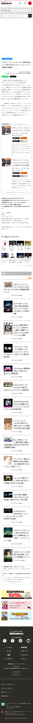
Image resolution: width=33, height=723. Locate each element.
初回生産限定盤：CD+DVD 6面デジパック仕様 (15, 218)
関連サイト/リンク (22, 124)
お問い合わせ (5, 696)
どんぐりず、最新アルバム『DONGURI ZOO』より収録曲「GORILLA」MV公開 (16, 480)
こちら (23, 568)
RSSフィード (5, 692)
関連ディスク (5, 124)
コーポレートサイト (16, 674)
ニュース (9, 647)
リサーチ (24, 651)
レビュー (24, 658)
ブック (9, 651)
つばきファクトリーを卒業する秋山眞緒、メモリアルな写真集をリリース (21, 554)
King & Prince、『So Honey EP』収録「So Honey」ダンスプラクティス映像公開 (16, 387)
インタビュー (9, 658)
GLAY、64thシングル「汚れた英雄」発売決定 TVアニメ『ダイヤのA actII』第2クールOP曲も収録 (21, 308)
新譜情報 (24, 647)
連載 (8, 655)
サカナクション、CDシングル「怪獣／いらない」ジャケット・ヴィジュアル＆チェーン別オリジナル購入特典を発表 (16, 352)
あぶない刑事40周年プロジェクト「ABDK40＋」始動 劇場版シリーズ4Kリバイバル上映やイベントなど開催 (21, 330)
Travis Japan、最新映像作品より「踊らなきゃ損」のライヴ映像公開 (17, 370)
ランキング (24, 655)
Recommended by (23, 265)
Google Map (16, 671)
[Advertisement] (16, 37)
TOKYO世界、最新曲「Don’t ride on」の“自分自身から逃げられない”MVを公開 (16, 497)
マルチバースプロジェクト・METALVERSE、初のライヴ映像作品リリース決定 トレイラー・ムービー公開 (17, 535)
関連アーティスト (13, 124)
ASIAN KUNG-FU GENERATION (13, 80)
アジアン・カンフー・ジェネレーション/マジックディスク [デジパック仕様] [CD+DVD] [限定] (21, 162)
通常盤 (4, 223)
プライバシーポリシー (7, 688)
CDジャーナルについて (7, 684)
